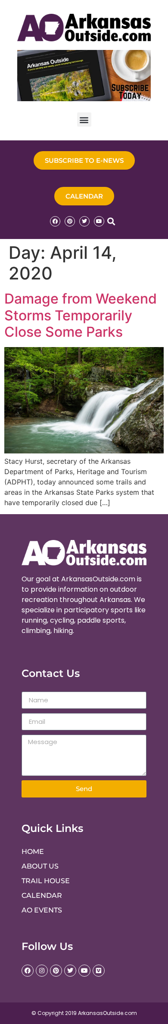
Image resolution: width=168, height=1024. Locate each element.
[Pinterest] (70, 221)
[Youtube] (99, 221)
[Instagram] (42, 971)
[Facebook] (55, 221)
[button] (84, 119)
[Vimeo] (99, 971)
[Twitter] (84, 221)
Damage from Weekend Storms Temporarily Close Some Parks (80, 315)
